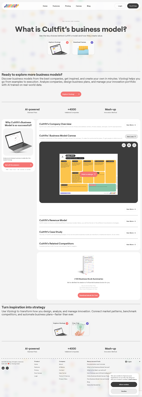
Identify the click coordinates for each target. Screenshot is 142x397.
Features (56, 6)
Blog (88, 6)
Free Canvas (38, 373)
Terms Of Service (64, 376)
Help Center (62, 373)
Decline (124, 391)
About (61, 364)
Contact (61, 370)
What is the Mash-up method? (96, 370)
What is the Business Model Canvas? (98, 367)
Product (37, 361)
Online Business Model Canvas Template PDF (100, 376)
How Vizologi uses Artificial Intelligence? (99, 373)
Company (62, 361)
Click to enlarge (87, 174)
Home (45, 6)
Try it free (133, 6)
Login (120, 6)
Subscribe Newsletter (93, 385)
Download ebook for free (89, 295)
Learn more (132, 379)
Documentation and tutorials (96, 364)
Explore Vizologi (68, 94)
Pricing (68, 6)
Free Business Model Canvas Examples (99, 379)
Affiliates (62, 367)
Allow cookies (124, 384)
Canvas (79, 6)
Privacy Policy (63, 379)
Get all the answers (12, 165)
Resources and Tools (93, 361)
